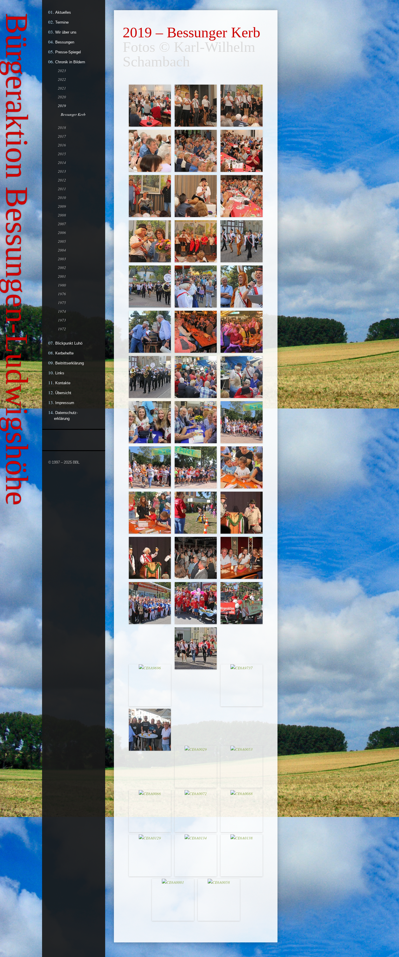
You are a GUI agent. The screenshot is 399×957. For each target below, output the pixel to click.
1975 (62, 302)
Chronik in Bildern (70, 62)
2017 (62, 136)
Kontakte (62, 383)
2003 (62, 258)
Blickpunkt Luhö (68, 343)
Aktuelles (63, 12)
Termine (62, 22)
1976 (62, 293)
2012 (62, 180)
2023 (62, 70)
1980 (62, 285)
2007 (62, 223)
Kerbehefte (64, 353)
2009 (62, 206)
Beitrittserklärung (69, 363)
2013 (62, 171)
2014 (62, 162)
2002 (62, 267)
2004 (62, 250)
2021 (62, 88)
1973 (62, 320)
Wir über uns (66, 32)
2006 (62, 232)
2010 (62, 197)
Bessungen (64, 42)
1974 (62, 311)
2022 (62, 79)
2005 (62, 241)
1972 (62, 328)
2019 (62, 105)
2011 (62, 188)
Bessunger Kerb (73, 114)
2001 (62, 276)
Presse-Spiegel (68, 52)
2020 (62, 96)
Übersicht (63, 393)
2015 (62, 153)
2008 (62, 215)
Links (59, 373)
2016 (62, 145)
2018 (62, 127)
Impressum (64, 403)
